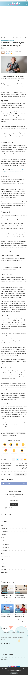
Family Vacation (5, 547)
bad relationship (10, 433)
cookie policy (18, 670)
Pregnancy (3, 569)
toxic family (5, 435)
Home (2, 553)
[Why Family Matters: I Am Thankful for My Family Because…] (7, 608)
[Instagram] (9, 643)
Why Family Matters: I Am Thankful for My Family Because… (7, 616)
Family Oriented (5, 544)
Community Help (5, 528)
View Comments (20, 474)
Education (3, 534)
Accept (14, 673)
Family (3, 40)
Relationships (10, 40)
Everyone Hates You (21, 433)
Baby (2, 525)
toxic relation (13, 435)
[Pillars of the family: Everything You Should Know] (21, 589)
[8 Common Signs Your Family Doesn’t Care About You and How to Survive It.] (21, 608)
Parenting (3, 566)
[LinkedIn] (18, 667)
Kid (2, 560)
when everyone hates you (7, 137)
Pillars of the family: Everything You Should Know (20, 597)
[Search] (25, 3)
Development (4, 531)
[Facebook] (6, 53)
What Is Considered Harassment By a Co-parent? (6, 597)
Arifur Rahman (9, 51)
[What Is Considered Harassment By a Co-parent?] (7, 589)
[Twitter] (8, 53)
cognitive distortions (7, 249)
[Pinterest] (10, 53)
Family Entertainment (6, 541)
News (2, 563)
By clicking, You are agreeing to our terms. (14, 507)
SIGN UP (14, 504)
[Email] (11, 53)
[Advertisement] (14, 21)
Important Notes (5, 556)
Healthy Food (4, 550)
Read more (3, 639)
